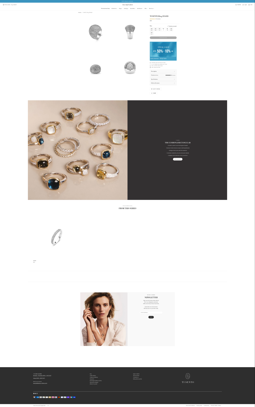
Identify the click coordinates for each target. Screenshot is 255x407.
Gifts (145, 8)
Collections (114, 8)
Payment (92, 379)
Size (151, 26)
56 (167, 29)
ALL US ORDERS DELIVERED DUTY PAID (159, 64)
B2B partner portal (137, 379)
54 (163, 29)
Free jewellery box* (155, 67)
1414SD (34, 260)
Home (79, 12)
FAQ (91, 374)
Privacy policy (199, 405)
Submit (151, 317)
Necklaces (139, 8)
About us (151, 8)
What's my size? (173, 26)
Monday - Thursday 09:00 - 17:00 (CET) (42, 375)
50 (155, 29)
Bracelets (132, 8)
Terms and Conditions (190, 405)
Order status (93, 375)
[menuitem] (191, 405)
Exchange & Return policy (96, 380)
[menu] (41, 405)
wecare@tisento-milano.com (40, 383)
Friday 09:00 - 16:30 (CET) (39, 378)
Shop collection (177, 159)
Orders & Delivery (94, 377)
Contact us (135, 377)
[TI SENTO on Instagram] (37, 393)
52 (159, 29)
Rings (120, 8)
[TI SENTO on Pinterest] (35, 393)
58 (171, 29)
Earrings (126, 8)
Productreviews (163, 75)
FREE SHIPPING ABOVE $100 (157, 65)
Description (154, 71)
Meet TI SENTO (136, 374)
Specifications (154, 79)
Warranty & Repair (94, 382)
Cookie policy (206, 405)
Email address (143, 310)
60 (151, 33)
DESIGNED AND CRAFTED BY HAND (158, 62)
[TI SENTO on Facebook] (33, 393)
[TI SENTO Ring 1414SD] (56, 235)
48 (151, 29)
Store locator (136, 375)
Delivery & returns (155, 83)
